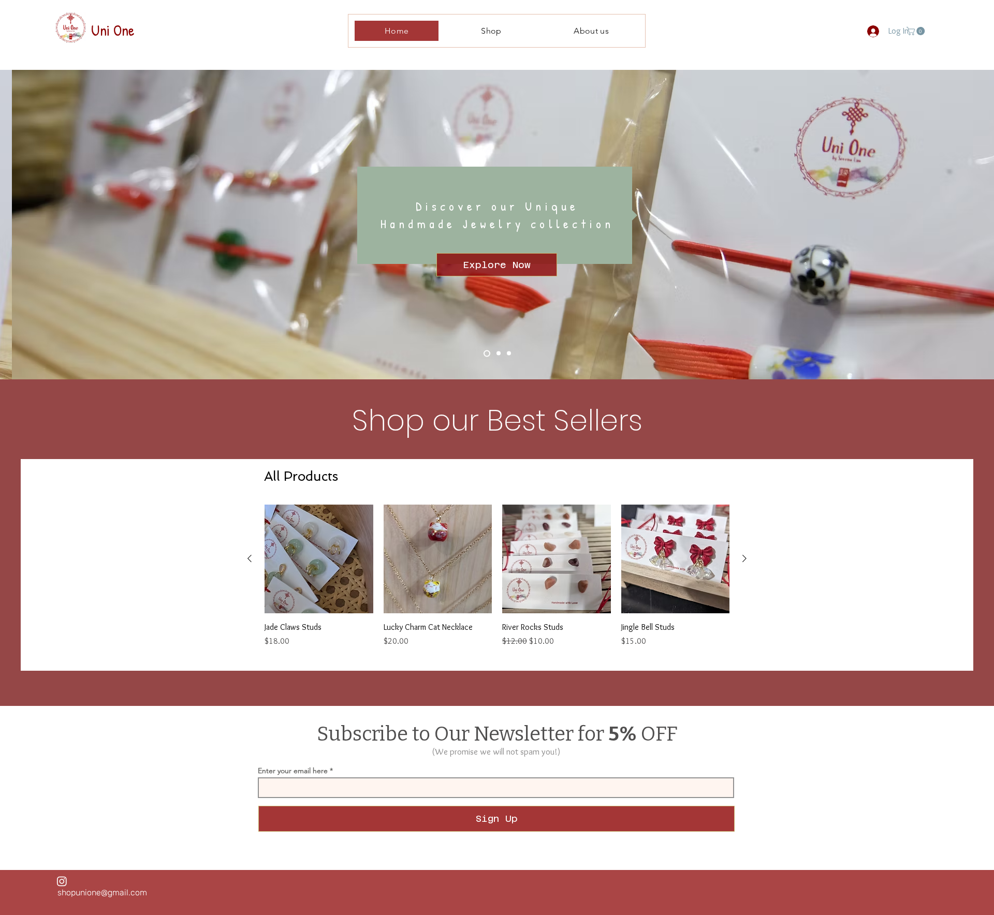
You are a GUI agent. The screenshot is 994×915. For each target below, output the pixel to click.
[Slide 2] (498, 353)
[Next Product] (744, 558)
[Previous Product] (249, 558)
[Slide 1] (487, 353)
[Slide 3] (509, 353)
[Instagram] (61, 881)
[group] (497, 581)
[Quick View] (319, 559)
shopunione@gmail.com (102, 892)
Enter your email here (293, 770)
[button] (917, 31)
